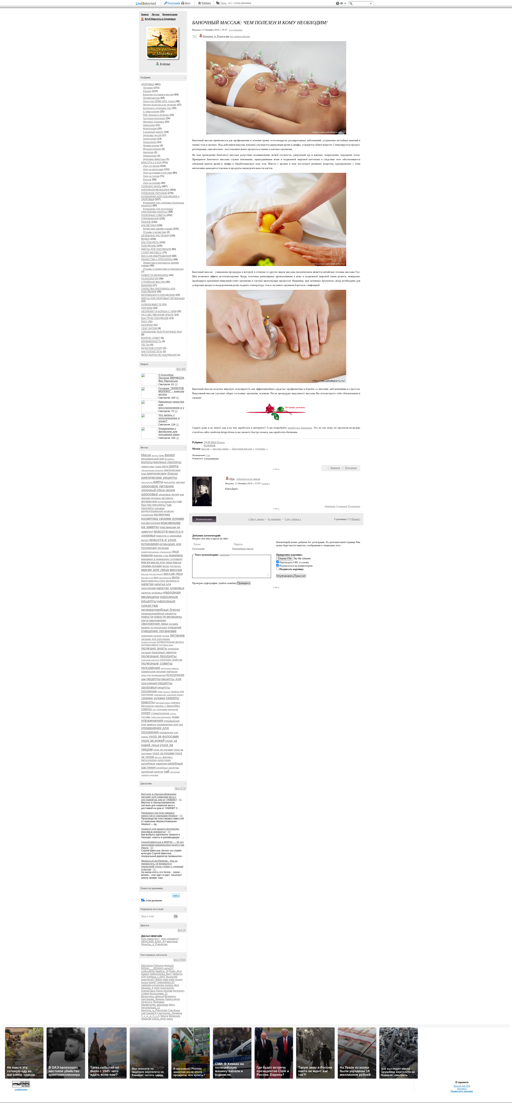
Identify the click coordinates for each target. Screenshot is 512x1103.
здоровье (149, 494)
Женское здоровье (153, 121)
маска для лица (161, 562)
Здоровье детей (152, 135)
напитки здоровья (170, 588)
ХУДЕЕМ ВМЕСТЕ (151, 304)
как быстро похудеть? (161, 503)
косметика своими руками (162, 519)
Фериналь (174, 1016)
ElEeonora (147, 965)
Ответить (330, 506)
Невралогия (150, 155)
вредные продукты (167, 462)
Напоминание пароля (242, 548)
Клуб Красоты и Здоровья (142, 19)
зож (182, 494)
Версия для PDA (462, 1086)
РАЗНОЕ (146, 222)
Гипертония (150, 138)
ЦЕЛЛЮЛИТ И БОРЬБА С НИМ (158, 311)
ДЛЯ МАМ (146, 308)
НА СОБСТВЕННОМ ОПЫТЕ (157, 314)
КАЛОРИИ (147, 325)
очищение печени (151, 635)
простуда (146, 675)
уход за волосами (164, 736)
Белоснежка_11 (159, 993)
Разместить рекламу (462, 1091)
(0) (180, 799)
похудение (150, 668)
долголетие (169, 482)
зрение (145, 498)
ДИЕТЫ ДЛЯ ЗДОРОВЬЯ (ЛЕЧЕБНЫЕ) (163, 298)
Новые (355, 519)
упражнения (152, 720)
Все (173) (180, 788)
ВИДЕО (145, 239)
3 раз (208, 455)
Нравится (335, 467)
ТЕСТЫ (145, 344)
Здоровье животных (154, 159)
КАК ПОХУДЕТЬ (150, 242)
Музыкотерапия (152, 149)
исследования (165, 501)
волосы (147, 462)
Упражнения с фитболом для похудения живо (169, 431)
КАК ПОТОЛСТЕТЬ (151, 351)
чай (166, 771)
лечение (163, 548)
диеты (158, 482)
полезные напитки (163, 652)
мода (175, 577)
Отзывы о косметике (154, 232)
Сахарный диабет (153, 132)
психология (175, 675)
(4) (177, 438)
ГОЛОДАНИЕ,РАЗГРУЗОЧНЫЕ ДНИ (161, 331)
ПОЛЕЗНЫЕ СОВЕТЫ (153, 215)
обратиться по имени (248, 478)
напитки (147, 584)
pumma (169, 985)
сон (154, 709)
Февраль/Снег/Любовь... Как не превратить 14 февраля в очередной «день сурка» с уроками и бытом (162, 865)
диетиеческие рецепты (152, 470)
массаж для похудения (152, 574)
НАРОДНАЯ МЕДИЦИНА (155, 189)
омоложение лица (154, 623)
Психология (149, 142)
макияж (147, 555)
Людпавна (158, 1002)
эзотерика (175, 772)
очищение (174, 627)
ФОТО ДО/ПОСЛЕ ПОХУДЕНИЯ (159, 355)
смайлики (224, 554)
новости (147, 616)
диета (173, 466)
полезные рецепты (150, 660)
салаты (166, 692)
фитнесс (167, 757)
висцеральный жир (152, 458)
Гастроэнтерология (154, 118)
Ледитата (146, 1002)
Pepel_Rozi (175, 971)
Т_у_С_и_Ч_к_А (150, 1016)
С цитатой (341, 506)
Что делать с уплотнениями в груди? (169, 418)
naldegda (146, 985)
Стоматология (151, 111)
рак (143, 679)
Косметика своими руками (157, 228)
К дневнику (274, 519)
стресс (173, 713)
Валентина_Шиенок (152, 996)
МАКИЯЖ (146, 285)
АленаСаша (148, 990)
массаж (176, 570)
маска (145, 562)
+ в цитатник (235, 29)
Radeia (145, 974)
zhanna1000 (167, 988)
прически (171, 671)
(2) (176, 384)
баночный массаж (242, 448)
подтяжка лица (166, 645)
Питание (148, 87)
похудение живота (170, 668)
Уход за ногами (151, 183)
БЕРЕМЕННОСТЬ (151, 341)
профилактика (158, 675)
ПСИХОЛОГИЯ (149, 278)
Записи (145, 14)
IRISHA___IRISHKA (152, 968)
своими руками (153, 698)
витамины (169, 459)
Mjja (232, 478)
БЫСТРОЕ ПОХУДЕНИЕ (155, 318)
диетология (146, 482)
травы (175, 716)
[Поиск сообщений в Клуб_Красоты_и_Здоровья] (176, 895)
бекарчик (146, 1018)
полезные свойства (171, 659)
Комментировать (204, 519)
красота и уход (162, 540)
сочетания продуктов (167, 709)
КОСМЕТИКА (148, 225)
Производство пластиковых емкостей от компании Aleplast (159, 814)
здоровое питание (157, 486)
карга (170, 1018)
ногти (144, 620)
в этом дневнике (153, 900)
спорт (146, 713)
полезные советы (157, 663)
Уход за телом (151, 176)
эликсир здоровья (149, 775)
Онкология (149, 125)
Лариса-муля (172, 999)
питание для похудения (155, 639)
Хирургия (148, 152)
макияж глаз (160, 555)
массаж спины (221, 448)
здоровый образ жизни (158, 490)
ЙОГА (144, 321)
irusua (144, 982)
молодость (172, 580)
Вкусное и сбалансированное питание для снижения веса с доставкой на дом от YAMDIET (159, 797)
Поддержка (337, 3)
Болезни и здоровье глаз (157, 108)
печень (165, 636)
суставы (145, 717)
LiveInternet (147, 4)
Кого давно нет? (150, 938)
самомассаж (160, 695)
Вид (343, 4)
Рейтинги (206, 3)
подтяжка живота (149, 645)
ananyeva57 (148, 979)
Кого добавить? (170, 938)
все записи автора (240, 36)
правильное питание (153, 671)
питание (177, 635)
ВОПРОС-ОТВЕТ (150, 338)
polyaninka (158, 985)
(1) (177, 424)
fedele (158, 979)
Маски (146, 455)
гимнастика (147, 466)
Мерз (172, 1004)
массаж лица (173, 573)
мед (156, 577)
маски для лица (155, 570)
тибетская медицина (161, 717)
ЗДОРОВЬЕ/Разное (214, 442)
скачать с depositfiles (167, 705)
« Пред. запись (256, 519)
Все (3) (182, 930)
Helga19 (169, 965)
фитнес (158, 757)
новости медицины (168, 616)
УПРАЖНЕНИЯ (150, 218)
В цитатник (354, 506)
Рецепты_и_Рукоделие (154, 944)
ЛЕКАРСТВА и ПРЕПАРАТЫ (157, 259)
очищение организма (158, 631)
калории (159, 508)
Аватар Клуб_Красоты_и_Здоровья (162, 43)
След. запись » (293, 519)
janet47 (153, 982)
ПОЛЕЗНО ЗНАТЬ (151, 186)
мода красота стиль (153, 580)
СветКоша (174, 1010)
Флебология (150, 128)
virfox (157, 988)
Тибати (164, 1016)
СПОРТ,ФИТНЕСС (151, 252)
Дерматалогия (151, 145)
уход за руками (163, 753)
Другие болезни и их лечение (159, 104)
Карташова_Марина (152, 999)
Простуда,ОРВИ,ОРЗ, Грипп (159, 101)
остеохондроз (159, 627)
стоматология (160, 713)
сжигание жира (162, 703)
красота (161, 531)
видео (170, 455)
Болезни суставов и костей (158, 94)
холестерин (164, 760)
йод (175, 501)
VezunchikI (171, 976)
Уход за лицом (151, 166)
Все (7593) (180, 959)
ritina (176, 985)
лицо (175, 551)
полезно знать (154, 648)
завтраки (180, 482)
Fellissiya (158, 965)
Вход (187, 3)
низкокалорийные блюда (160, 610)
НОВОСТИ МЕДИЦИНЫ (154, 275)
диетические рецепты (159, 478)
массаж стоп (147, 578)
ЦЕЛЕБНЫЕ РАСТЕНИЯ (155, 235)
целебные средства (167, 767)
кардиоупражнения (152, 511)
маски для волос (171, 566)
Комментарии (169, 14)
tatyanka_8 (147, 988)
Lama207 (168, 968)
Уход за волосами (153, 169)
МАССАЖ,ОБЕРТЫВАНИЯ (156, 256)
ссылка (265, 483)
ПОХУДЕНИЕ (148, 245)
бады (161, 455)
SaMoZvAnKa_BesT (161, 974)
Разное (147, 91)
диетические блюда (162, 473)
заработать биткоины (300, 427)
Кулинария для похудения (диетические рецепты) (157, 210)
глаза (158, 466)
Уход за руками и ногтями (157, 172)
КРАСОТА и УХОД (151, 162)
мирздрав (172, 941)
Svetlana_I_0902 (155, 976)
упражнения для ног (170, 724)
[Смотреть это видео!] (149, 379)
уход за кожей (153, 741)
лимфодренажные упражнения (156, 552)
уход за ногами (163, 749)
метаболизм (165, 578)
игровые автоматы (162, 498)
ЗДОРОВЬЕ (147, 84)
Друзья (155, 14)
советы (146, 709)
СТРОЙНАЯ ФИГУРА (153, 282)
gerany (179, 979)
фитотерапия (149, 760)
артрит (155, 455)
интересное (149, 501)
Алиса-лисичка (164, 990)
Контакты (462, 1088)
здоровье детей (169, 494)
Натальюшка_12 (150, 1007)
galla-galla (168, 979)
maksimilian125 (166, 982)
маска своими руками (161, 564)
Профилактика (151, 98)
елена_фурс (159, 1018)
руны (160, 691)
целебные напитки (154, 763)
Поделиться (351, 467)
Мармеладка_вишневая (154, 1004)
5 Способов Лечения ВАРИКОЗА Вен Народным (171, 377)
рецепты (153, 679)
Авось (223, 3)
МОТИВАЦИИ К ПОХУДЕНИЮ (158, 295)
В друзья (165, 64)
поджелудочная (148, 642)
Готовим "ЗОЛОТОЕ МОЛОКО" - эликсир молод (171, 391)
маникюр (176, 555)
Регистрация (174, 3)
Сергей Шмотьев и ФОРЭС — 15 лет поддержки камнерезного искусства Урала (162, 845)
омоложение (157, 620)
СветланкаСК (149, 1013)
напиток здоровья (152, 592)
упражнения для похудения (155, 730)
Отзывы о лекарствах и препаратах (163, 269)
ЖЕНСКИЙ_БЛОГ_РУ (153, 941)
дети (165, 466)
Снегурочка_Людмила (169, 1013)
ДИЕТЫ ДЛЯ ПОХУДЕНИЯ (156, 249)
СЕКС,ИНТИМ (149, 328)
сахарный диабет (175, 695)
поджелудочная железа (170, 642)
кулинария (150, 544)
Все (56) (181, 369)
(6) (177, 397)
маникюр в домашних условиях (161, 559)
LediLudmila (148, 971)
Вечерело (170, 996)
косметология (150, 523)
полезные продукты (159, 656)
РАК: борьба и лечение (156, 115)
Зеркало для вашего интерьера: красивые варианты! (160, 830)
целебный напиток (152, 771)
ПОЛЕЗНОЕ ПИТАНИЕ (154, 193)
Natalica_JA (161, 971)
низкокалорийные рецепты (158, 613)
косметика (162, 514)
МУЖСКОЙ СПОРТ (152, 348)
